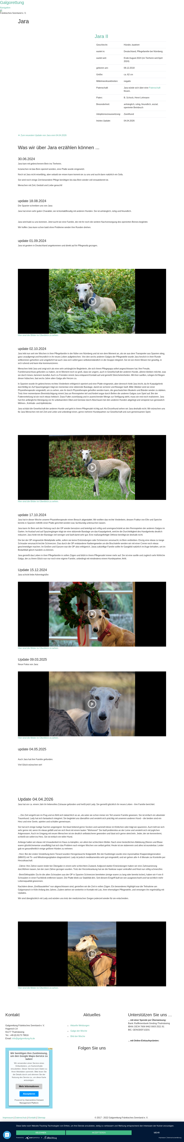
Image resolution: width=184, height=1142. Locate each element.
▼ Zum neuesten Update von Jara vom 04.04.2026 (42, 135)
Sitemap (41, 1117)
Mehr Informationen (29, 1086)
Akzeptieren (29, 1094)
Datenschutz (21, 1117)
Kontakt (32, 1117)
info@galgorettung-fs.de (23, 1038)
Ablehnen (40, 1132)
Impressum (8, 1117)
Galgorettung (12, 2)
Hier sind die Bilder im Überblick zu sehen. (38, 335)
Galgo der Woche (78, 1031)
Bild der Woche (77, 1036)
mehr (157, 1132)
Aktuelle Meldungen (79, 1025)
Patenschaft (154, 88)
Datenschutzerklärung (174, 1137)
